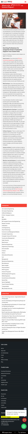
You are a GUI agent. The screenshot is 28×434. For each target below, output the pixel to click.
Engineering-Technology (8, 246)
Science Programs (6, 271)
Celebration (4, 225)
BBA (3, 217)
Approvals (3, 350)
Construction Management (8, 238)
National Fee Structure (5, 373)
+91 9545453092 (5, 424)
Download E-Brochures (6, 371)
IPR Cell (2, 396)
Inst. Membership (4, 352)
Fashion (4, 250)
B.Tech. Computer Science (8, 215)
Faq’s (2, 357)
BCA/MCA (4, 219)
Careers (2, 405)
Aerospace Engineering (7, 211)
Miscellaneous (5, 263)
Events (2, 355)
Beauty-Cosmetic (6, 223)
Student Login (4, 384)
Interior (3, 252)
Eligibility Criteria (4, 382)
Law (3, 257)
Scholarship (3, 380)
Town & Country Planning (7, 284)
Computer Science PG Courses (9, 236)
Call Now (23, 432)
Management (5, 259)
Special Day (4, 280)
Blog (2, 361)
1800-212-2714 (16, 5)
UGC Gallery (3, 402)
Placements (3, 394)
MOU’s (2, 348)
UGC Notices (3, 398)
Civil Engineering (6, 227)
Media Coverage (4, 359)
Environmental (5, 248)
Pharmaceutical (5, 267)
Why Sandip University (7, 288)
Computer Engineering (7, 234)
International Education (7, 255)
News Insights (5, 265)
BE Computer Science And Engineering (11, 221)
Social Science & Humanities (8, 278)
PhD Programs (5, 269)
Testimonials (3, 407)
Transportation (5, 286)
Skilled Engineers (6, 275)
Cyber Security (5, 240)
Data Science (5, 242)
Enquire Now (8, 432)
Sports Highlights (6, 282)
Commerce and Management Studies (10, 231)
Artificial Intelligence (7, 213)
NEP (2, 377)
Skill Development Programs (8, 273)
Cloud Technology (6, 229)
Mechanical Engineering (7, 261)
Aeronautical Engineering (8, 208)
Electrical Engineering (7, 244)
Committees (3, 375)
